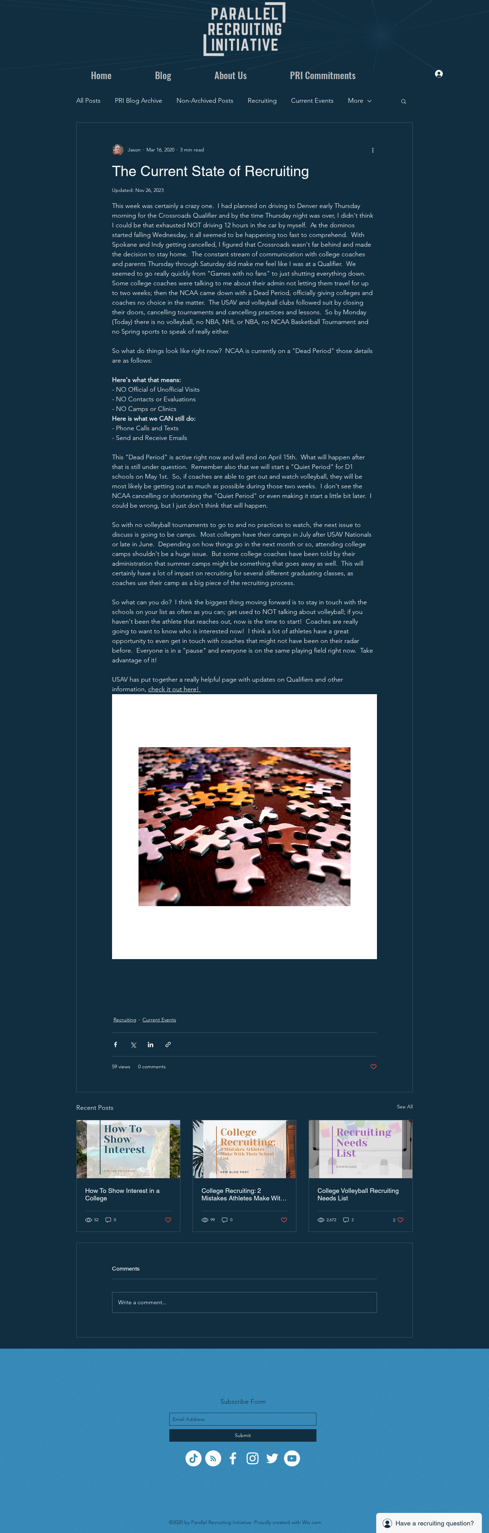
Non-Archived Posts (204, 101)
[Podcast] (213, 1458)
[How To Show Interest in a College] (128, 1149)
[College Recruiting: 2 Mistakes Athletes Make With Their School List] (244, 1149)
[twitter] (272, 1458)
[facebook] (233, 1458)
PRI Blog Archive (138, 101)
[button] (403, 101)
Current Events (312, 101)
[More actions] (372, 150)
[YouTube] (292, 1458)
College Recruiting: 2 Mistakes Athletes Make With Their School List (243, 1194)
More (355, 101)
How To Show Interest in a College (122, 1194)
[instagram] (253, 1458)
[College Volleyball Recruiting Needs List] (360, 1149)
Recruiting (262, 101)
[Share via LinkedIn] (150, 1044)
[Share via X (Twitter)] (133, 1044)
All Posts (88, 101)
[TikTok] (193, 1458)
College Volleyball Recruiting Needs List (358, 1194)
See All (405, 1106)
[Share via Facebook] (115, 1044)
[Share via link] (168, 1044)
